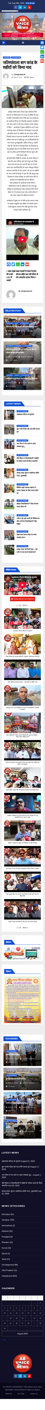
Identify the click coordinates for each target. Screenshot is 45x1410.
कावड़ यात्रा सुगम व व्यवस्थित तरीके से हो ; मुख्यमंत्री (20, 1191)
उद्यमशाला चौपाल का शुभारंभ (25, 414)
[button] (25, 605)
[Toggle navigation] (23, 42)
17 (4, 1318)
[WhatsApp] (42, 52)
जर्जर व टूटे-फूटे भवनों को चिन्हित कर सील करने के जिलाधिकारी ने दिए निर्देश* (28, 521)
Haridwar (7, 57)
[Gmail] (42, 61)
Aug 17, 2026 (13, 1083)
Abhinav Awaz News (34, 1387)
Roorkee (5, 1242)
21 (28, 1318)
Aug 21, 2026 (13, 1059)
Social (17, 375)
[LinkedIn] (42, 56)
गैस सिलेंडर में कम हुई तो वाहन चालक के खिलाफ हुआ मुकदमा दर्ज (21, 379)
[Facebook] (42, 42)
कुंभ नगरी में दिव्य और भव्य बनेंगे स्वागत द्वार (16, 1079)
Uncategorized (22, 411)
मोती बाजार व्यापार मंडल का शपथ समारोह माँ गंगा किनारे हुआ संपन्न (22, 327)
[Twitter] (42, 47)
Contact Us (34, 1394)
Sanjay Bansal (19, 74)
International (7, 1226)
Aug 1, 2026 (12, 1107)
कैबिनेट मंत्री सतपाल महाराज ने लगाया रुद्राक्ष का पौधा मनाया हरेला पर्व (27, 490)
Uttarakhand (16, 57)
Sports (4, 1254)
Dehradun (10, 346)
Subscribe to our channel (24, 599)
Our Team (21, 1394)
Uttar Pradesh (7, 1270)
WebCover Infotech (33, 1390)
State (16, 323)
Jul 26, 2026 (13, 1131)
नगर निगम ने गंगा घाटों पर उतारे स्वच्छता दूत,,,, (17, 1103)
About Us (9, 1394)
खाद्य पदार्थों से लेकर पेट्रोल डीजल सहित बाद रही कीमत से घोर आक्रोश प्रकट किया (27, 274)
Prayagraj (6, 1237)
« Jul (4, 1340)
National (5, 1231)
